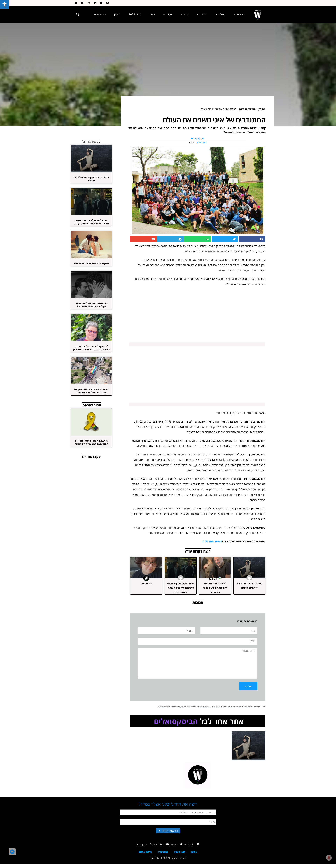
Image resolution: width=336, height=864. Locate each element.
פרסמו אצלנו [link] (145, 852)
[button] (77, 14)
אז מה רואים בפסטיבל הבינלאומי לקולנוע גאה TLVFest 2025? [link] (91, 305)
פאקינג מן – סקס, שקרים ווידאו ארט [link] (91, 263)
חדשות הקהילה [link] (247, 109)
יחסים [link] (169, 14)
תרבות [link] (203, 14)
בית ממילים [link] (146, 583)
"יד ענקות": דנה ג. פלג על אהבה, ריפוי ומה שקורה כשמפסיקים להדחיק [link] (91, 348)
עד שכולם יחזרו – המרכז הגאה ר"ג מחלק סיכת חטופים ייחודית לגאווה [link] (91, 442)
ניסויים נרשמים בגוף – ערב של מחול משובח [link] (91, 179)
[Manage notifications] (329, 858)
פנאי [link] (186, 14)
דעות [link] (152, 14)
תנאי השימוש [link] (224, 706)
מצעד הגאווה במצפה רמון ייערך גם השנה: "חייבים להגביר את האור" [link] (91, 391)
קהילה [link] (222, 14)
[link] (4, 4)
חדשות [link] (240, 14)
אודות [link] (194, 852)
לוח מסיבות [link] (100, 14)
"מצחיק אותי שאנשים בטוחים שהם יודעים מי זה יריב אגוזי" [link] (215, 588)
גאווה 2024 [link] (135, 14)
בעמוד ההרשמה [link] (212, 541)
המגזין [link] (117, 14)
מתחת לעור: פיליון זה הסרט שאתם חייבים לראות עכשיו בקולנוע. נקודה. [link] (180, 588)
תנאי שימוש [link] (180, 852)
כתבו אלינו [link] (163, 852)
